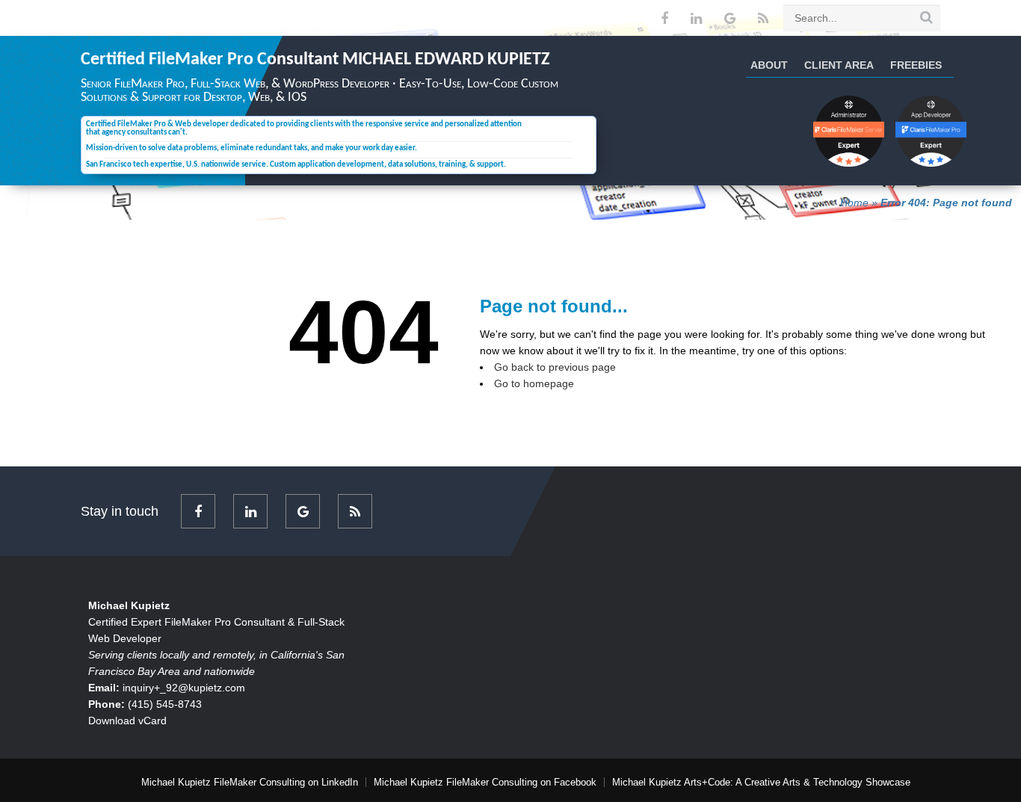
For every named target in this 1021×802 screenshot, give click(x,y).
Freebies (916, 65)
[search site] (926, 17)
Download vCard (127, 721)
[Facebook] (664, 18)
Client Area (839, 65)
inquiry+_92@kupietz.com (184, 688)
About (769, 65)
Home (854, 203)
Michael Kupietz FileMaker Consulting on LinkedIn (249, 782)
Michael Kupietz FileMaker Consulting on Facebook (485, 782)
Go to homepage (534, 383)
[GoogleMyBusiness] (729, 18)
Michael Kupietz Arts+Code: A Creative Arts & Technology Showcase (761, 782)
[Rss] (763, 18)
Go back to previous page (555, 367)
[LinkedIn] (696, 18)
